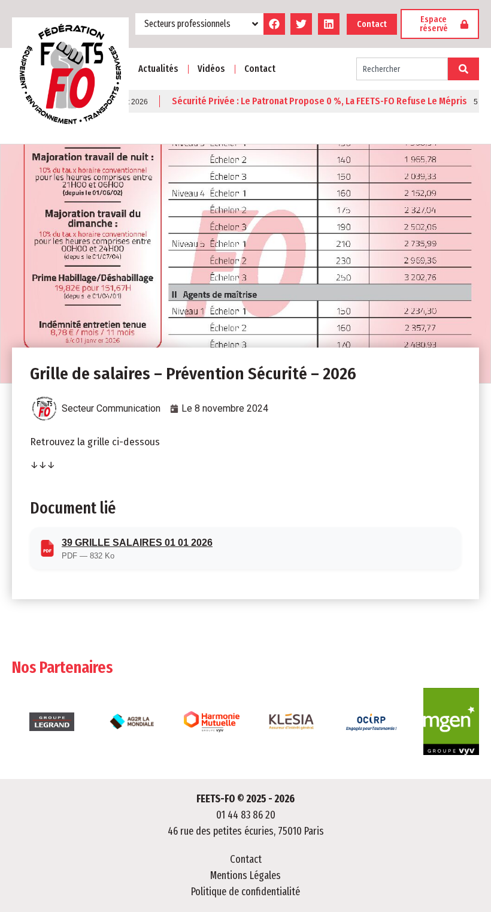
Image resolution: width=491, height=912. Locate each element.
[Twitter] (301, 24)
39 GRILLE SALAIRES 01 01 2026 (137, 542)
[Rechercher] (463, 69)
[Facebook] (274, 24)
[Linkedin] (329, 24)
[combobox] (402, 69)
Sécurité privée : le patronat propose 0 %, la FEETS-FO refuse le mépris (303, 101)
